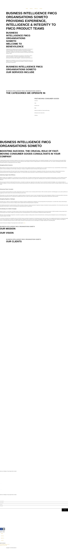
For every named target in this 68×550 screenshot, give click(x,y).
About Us (36, 8)
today (24, 222)
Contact (41, 8)
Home (27, 8)
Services (31, 8)
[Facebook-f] (1, 529)
